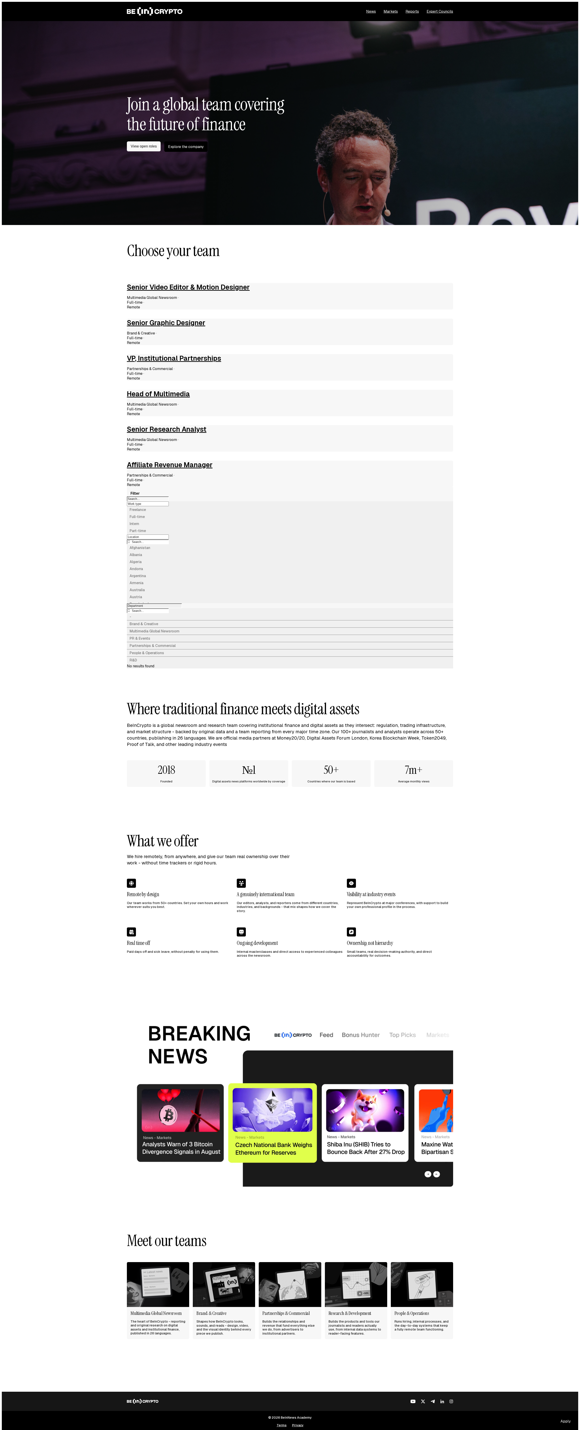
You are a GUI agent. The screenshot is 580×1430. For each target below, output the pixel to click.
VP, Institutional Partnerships (174, 358)
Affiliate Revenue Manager (170, 465)
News (371, 11)
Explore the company (186, 146)
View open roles (144, 146)
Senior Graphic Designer (166, 323)
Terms (282, 1425)
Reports (412, 11)
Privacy (298, 1425)
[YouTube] (413, 1401)
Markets (391, 11)
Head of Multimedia (158, 394)
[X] (423, 1401)
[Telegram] (433, 1401)
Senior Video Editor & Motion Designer (188, 287)
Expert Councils (440, 11)
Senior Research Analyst (166, 429)
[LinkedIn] (442, 1401)
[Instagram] (451, 1401)
